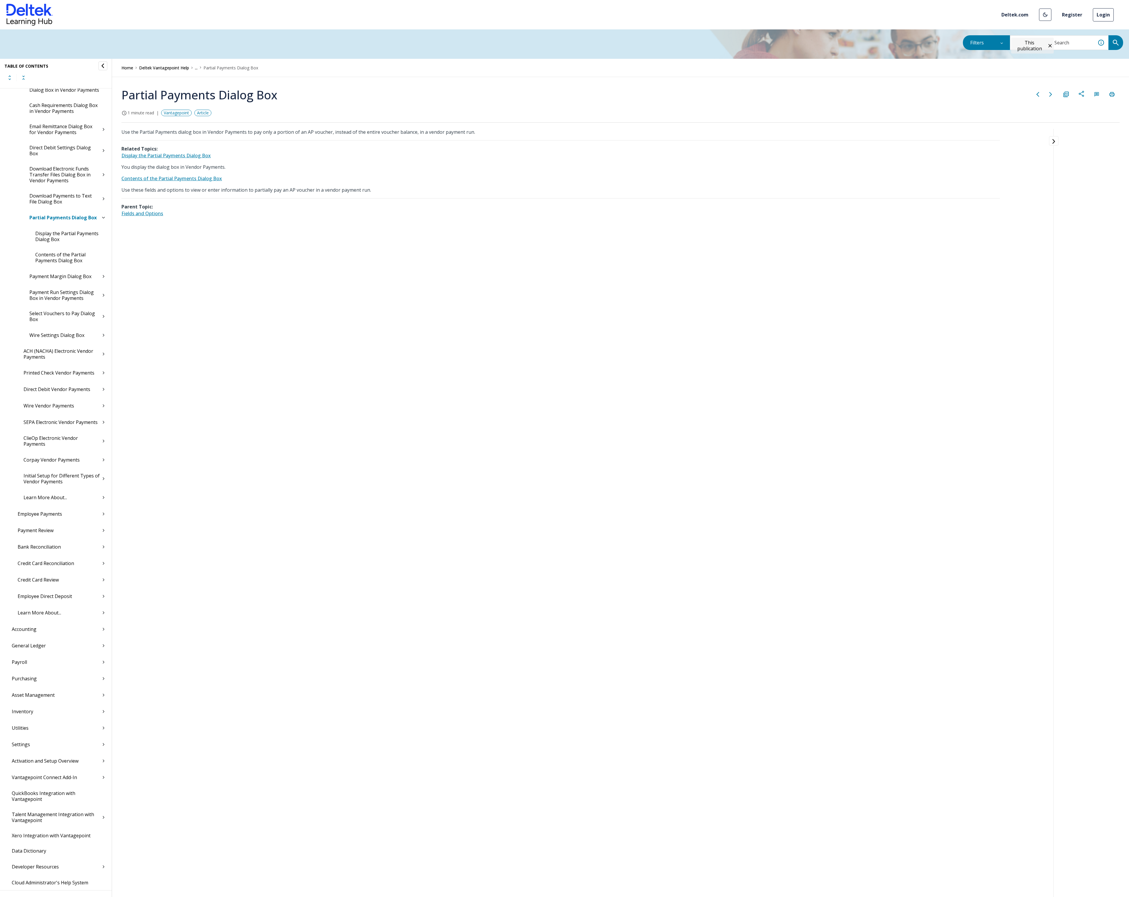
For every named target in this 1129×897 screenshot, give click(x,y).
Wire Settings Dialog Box (56, 335)
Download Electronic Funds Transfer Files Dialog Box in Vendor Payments (60, 174)
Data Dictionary (29, 851)
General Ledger (29, 646)
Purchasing (24, 678)
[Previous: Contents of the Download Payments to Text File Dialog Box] (1038, 94)
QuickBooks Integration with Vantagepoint (43, 796)
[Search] (1115, 42)
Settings (21, 744)
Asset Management (33, 695)
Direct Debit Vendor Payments (57, 389)
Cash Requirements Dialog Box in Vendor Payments (63, 108)
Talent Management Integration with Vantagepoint (53, 817)
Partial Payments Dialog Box (63, 218)
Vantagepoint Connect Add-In (44, 777)
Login (1103, 14)
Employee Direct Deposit (45, 596)
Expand (9, 77)
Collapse (23, 77)
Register (1072, 14)
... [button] (196, 67)
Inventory (22, 711)
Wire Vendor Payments (49, 406)
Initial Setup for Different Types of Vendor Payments (62, 479)
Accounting (24, 629)
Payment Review (36, 530)
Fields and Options (142, 213)
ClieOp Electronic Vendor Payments (51, 441)
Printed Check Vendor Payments (59, 373)
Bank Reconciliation (39, 547)
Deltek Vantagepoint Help (164, 67)
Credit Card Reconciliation (46, 563)
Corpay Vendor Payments (52, 460)
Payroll (19, 662)
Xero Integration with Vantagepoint (51, 835)
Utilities (20, 728)
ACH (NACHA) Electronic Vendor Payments (58, 354)
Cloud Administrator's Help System (50, 883)
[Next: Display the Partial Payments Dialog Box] (1051, 94)
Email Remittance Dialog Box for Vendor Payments (60, 129)
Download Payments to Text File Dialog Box (60, 199)
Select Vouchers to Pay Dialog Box (62, 316)
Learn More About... (45, 497)
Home (127, 67)
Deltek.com (1014, 14)
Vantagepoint (176, 113)
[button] (1045, 15)
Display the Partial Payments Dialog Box (66, 236)
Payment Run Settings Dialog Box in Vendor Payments (61, 295)
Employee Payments (40, 514)
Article (203, 113)
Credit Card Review (38, 580)
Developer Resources (35, 867)
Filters (977, 42)
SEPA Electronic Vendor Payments (61, 422)
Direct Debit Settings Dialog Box (60, 150)
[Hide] (102, 65)
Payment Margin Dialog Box (60, 276)
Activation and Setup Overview (45, 761)
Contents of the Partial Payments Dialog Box (60, 257)
